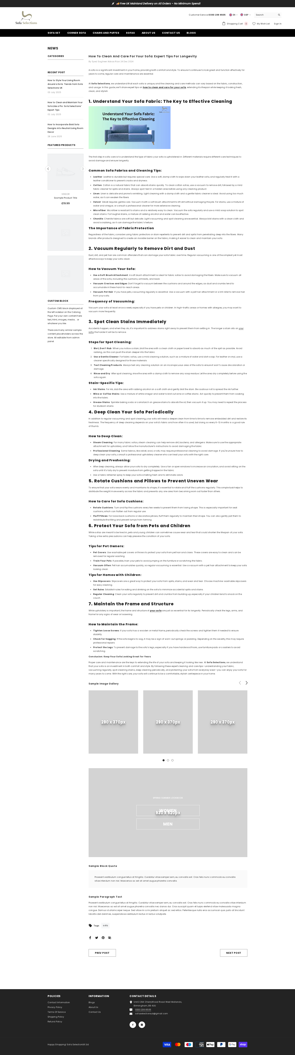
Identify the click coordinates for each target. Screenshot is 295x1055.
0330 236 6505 (143, 1009)
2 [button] (168, 760)
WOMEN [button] (168, 810)
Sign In (278, 23)
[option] (147, 4)
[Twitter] (96, 937)
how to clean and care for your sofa (164, 87)
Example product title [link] (65, 197)
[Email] (109, 937)
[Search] (268, 15)
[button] (48, 169)
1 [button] (164, 760)
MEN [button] (168, 824)
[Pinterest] (103, 937)
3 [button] (172, 760)
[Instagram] (142, 1024)
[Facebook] (90, 937)
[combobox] (265, 14)
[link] (113, 722)
